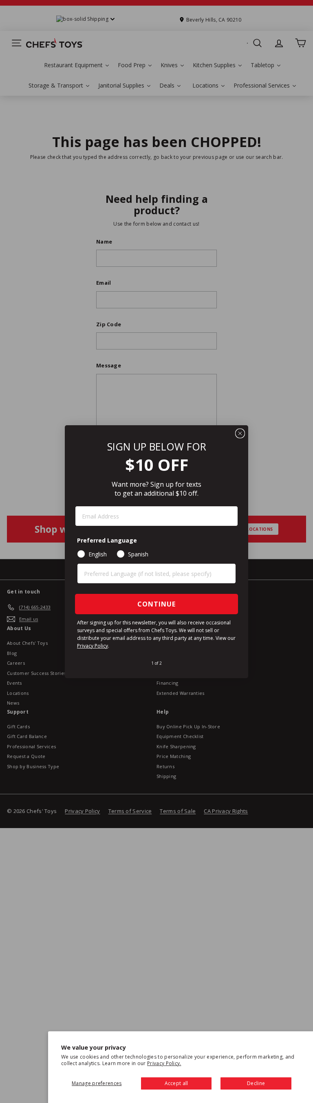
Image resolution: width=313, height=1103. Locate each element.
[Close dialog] (240, 433)
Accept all (176, 1083)
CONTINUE (156, 604)
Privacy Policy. (164, 1063)
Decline (256, 1083)
